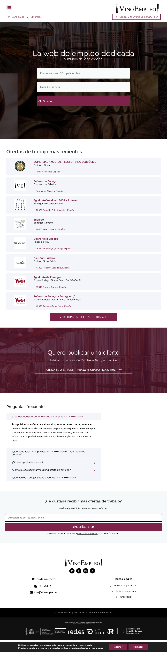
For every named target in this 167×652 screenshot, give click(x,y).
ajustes (99, 648)
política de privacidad (87, 533)
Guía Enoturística (44, 258)
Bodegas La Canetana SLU (48, 203)
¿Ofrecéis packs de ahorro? (27, 462)
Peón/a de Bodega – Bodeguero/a (55, 296)
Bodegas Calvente (43, 222)
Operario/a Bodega (46, 238)
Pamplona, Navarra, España (49, 191)
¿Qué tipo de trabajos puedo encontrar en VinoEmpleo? (44, 477)
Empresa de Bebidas (45, 184)
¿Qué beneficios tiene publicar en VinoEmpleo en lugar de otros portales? (48, 453)
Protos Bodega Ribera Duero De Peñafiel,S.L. (58, 280)
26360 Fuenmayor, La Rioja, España (53, 248)
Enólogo (39, 219)
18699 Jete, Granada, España (50, 229)
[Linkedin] (72, 570)
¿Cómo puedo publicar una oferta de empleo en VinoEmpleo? (47, 416)
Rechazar (138, 646)
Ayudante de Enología (47, 277)
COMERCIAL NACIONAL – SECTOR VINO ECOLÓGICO (65, 161)
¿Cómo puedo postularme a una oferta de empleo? (41, 469)
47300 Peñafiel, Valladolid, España (52, 268)
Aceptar (118, 646)
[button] (9, 7)
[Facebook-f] (78, 570)
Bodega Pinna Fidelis (45, 261)
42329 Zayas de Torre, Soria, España (53, 306)
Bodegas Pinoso (42, 165)
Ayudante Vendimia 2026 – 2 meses (56, 200)
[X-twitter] (92, 570)
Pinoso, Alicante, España (48, 171)
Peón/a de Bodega (45, 181)
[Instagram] (85, 570)
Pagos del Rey (41, 241)
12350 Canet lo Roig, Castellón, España (55, 210)
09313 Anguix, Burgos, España (51, 287)
